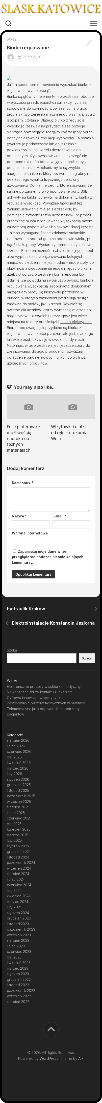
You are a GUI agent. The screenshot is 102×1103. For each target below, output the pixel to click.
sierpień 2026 (18, 740)
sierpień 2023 (18, 940)
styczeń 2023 (18, 974)
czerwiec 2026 (19, 751)
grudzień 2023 (19, 918)
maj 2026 (14, 757)
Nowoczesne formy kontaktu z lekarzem (40, 692)
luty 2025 (14, 840)
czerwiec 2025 (19, 818)
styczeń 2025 (18, 846)
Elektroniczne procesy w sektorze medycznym (45, 686)
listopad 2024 (18, 857)
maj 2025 (14, 824)
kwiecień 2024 (18, 896)
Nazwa (19, 516)
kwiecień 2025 (18, 829)
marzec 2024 (17, 901)
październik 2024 (21, 862)
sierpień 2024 (18, 874)
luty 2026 (14, 774)
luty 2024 (14, 907)
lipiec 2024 (16, 879)
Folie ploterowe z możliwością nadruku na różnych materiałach (23, 438)
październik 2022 (21, 990)
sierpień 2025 (18, 807)
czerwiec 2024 (19, 885)
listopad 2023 (18, 924)
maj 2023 (14, 957)
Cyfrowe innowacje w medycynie (34, 697)
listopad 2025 (18, 790)
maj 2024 (14, 890)
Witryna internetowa (30, 533)
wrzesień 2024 (19, 868)
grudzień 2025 (19, 785)
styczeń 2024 (18, 913)
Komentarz (22, 483)
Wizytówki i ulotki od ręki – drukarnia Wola (69, 432)
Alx (80, 1058)
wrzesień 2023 (19, 935)
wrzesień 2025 (19, 801)
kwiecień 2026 (19, 762)
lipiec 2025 (16, 813)
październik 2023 (21, 929)
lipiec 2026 (16, 746)
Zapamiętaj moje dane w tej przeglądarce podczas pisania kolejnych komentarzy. (47, 557)
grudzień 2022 (19, 979)
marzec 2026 (17, 768)
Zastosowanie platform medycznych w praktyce (46, 703)
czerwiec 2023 (19, 951)
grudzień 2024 (19, 851)
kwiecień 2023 (18, 962)
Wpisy (12, 39)
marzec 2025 (17, 835)
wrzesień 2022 (19, 996)
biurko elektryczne (76, 321)
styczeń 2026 (18, 779)
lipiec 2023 (16, 946)
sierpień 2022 (18, 1002)
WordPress (49, 1058)
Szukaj (12, 650)
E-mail (59, 516)
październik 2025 (21, 796)
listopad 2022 (18, 985)
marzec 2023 (17, 968)
